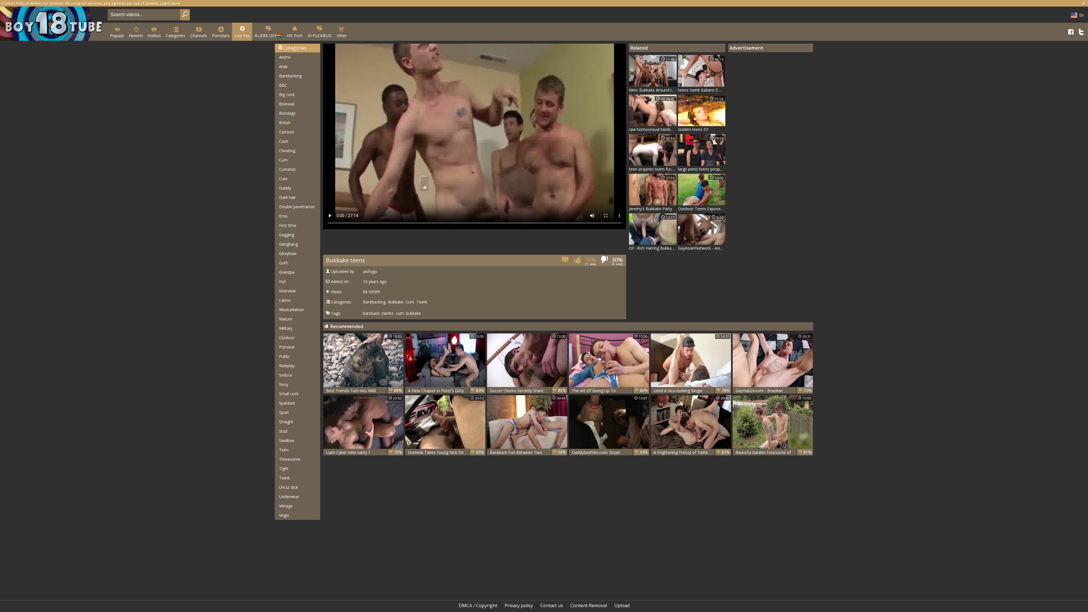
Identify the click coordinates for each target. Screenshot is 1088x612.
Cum (283, 160)
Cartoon (286, 132)
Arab (283, 66)
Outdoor (287, 337)
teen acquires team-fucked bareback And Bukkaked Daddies (653, 169)
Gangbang (288, 244)
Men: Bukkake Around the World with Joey (653, 90)
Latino (285, 300)
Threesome (289, 459)
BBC (283, 85)
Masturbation (291, 309)
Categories (175, 35)
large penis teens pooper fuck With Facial (702, 169)
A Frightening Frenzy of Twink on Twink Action (692, 452)
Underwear (289, 496)
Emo (283, 216)
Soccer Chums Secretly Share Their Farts (528, 391)
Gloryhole (288, 253)
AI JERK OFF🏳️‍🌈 (268, 35)
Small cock (289, 393)
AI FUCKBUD (320, 35)
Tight (283, 468)
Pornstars (221, 35)
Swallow (286, 440)
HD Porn (295, 35)
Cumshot (287, 169)
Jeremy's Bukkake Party (650, 208)
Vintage (286, 506)
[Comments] (565, 261)
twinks (388, 313)
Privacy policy (519, 605)
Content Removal (588, 605)
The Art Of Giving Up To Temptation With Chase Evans (610, 391)
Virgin (284, 515)
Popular (117, 35)
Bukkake (395, 302)
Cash (283, 141)
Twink (284, 478)
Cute (283, 178)
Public (284, 356)
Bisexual (286, 104)
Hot (282, 281)
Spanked (287, 403)
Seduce (285, 375)
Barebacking (290, 75)
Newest (136, 35)
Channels (198, 35)
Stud (283, 431)
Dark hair (287, 197)
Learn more (170, 3)
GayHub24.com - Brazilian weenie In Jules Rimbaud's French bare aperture (773, 391)
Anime (285, 57)
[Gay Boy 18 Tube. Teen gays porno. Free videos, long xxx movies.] (52, 24)
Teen (283, 449)
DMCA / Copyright (478, 605)
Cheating (287, 150)
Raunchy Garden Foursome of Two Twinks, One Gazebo (773, 452)
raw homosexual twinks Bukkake (653, 129)
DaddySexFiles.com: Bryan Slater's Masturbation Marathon (610, 452)
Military (285, 328)
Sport (284, 412)
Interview (287, 291)
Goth (283, 262)
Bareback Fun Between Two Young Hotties (528, 452)
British (285, 122)
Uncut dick (288, 487)
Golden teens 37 (693, 129)
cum (400, 313)
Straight (286, 421)
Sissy (283, 384)
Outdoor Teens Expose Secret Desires (702, 208)
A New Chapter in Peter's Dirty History (446, 391)
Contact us (551, 605)
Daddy (285, 188)
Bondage (287, 113)
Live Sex (242, 35)
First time (287, 225)
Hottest (154, 35)
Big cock (287, 94)
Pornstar (287, 347)
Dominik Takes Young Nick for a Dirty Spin (446, 452)
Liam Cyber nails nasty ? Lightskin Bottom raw (364, 452)
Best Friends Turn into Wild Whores (364, 391)
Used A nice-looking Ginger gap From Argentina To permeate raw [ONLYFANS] (692, 391)
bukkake (413, 313)
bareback (371, 313)
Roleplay (287, 365)
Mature (285, 319)
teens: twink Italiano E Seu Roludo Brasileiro (702, 90)
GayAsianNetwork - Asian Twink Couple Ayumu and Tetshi (702, 248)
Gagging (286, 234)
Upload (622, 605)
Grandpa (287, 272)
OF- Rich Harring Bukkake (652, 248)
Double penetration (297, 206)
